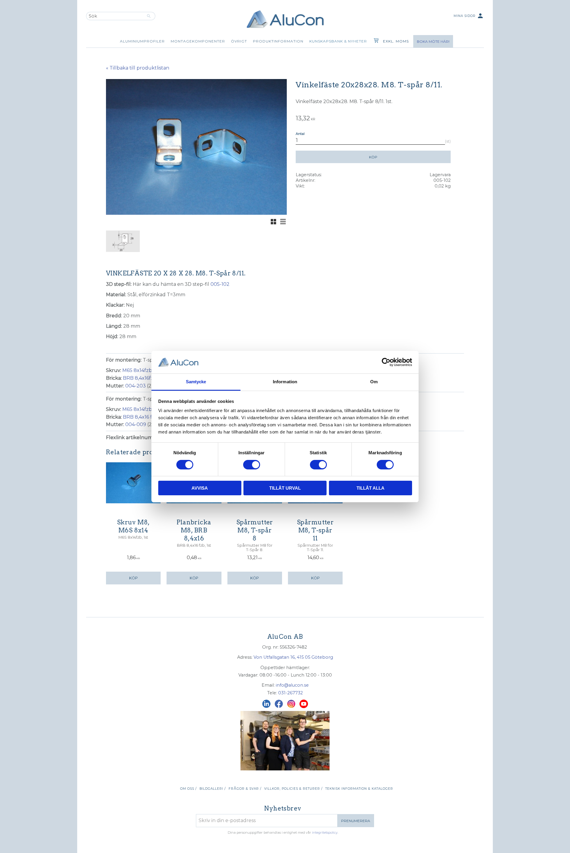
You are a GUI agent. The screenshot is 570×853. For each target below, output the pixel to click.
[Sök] (148, 16)
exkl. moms (396, 41)
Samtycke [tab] (196, 381)
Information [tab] (285, 381)
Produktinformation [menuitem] (278, 41)
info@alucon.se (292, 685)
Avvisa (199, 488)
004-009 (135, 424)
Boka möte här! (433, 41)
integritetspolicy (325, 832)
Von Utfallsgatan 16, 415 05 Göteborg (293, 657)
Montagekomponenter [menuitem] (198, 41)
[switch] (251, 464)
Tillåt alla (370, 488)
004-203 (135, 386)
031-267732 (290, 693)
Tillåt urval (285, 488)
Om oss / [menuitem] (188, 789)
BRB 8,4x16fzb (140, 378)
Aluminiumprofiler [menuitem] (142, 41)
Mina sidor (469, 15)
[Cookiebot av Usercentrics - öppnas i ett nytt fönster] (386, 362)
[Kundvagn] (375, 41)
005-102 (219, 284)
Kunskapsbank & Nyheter (338, 41)
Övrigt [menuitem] (239, 41)
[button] (273, 222)
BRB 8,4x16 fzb (140, 417)
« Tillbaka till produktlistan (137, 68)
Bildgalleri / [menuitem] (213, 789)
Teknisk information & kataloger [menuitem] (359, 789)
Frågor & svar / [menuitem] (245, 789)
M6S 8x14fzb (137, 370)
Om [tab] (374, 381)
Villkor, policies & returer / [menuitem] (293, 789)
